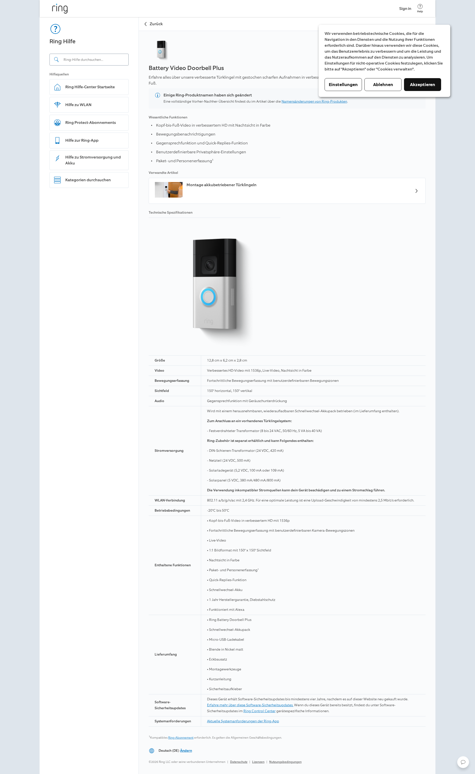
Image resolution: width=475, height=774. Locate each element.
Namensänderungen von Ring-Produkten (314, 101)
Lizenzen (258, 762)
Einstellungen (343, 84)
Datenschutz (238, 762)
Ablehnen (383, 84)
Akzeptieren (422, 84)
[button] (463, 762)
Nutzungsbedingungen (285, 762)
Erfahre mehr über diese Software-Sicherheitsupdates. (250, 705)
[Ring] (60, 9)
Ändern (186, 750)
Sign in (405, 8)
